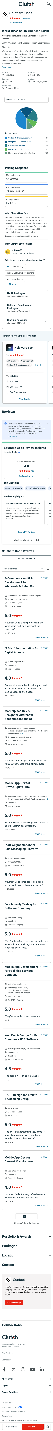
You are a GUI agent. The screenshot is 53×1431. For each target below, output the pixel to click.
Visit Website (12, 1427)
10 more (12, 284)
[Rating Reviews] (14, 18)
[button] (23, 568)
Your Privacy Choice (9, 1407)
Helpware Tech (24, 347)
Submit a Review (25, 558)
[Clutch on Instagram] (23, 1369)
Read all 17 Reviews (26, 532)
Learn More (12, 436)
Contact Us (6, 1360)
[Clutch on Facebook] (4, 1369)
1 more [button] (38, 365)
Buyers (5, 1385)
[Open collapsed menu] (4, 4)
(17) (32, 471)
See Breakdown (25, 476)
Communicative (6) (13, 488)
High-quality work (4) (35, 488)
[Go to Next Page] (34, 1216)
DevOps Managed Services (18, 149)
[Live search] (49, 4)
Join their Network (15, 22)
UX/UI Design (18, 266)
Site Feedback (8, 1353)
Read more (6, 67)
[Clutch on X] (13, 1369)
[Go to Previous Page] (19, 1216)
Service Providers (10, 1392)
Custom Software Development (20, 138)
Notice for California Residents (13, 1412)
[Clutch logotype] (26, 4)
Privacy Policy (7, 1403)
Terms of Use (7, 1416)
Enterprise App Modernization (19, 142)
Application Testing (15, 279)
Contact (31, 1427)
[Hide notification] (48, 423)
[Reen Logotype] (9, 347)
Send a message (14, 1303)
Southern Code (20, 13)
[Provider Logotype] (5, 14)
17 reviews (25, 18)
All (8, 266)
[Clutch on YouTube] (32, 1369)
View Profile (24, 399)
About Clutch (7, 1379)
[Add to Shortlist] (48, 1427)
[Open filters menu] (48, 568)
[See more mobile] (41, 637)
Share (45, 578)
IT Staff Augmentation (16, 145)
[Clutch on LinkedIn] (41, 1369)
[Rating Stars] (15, 355)
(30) (22, 355)
